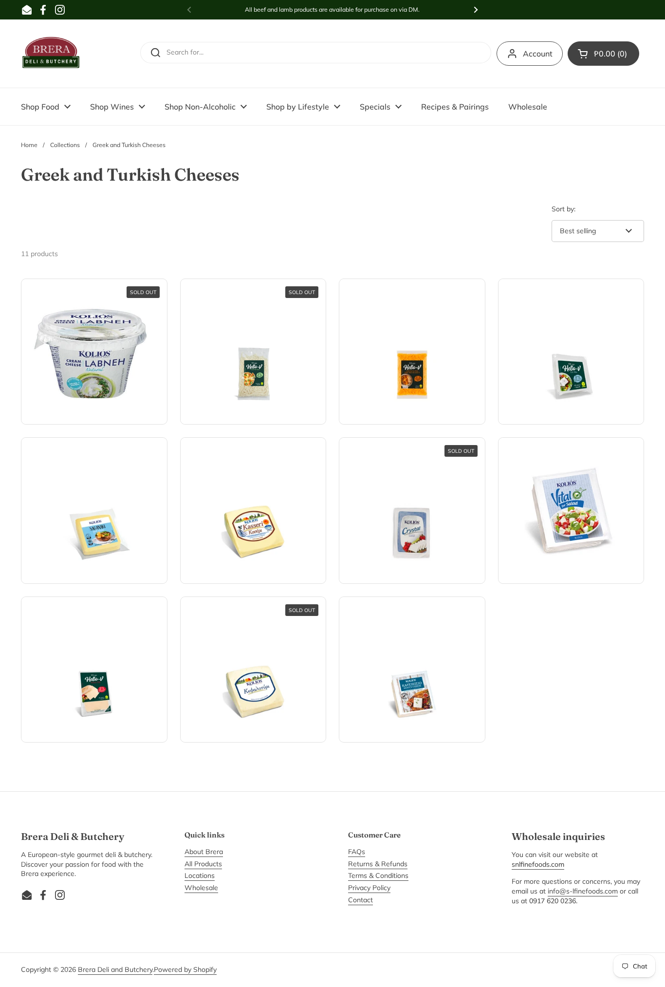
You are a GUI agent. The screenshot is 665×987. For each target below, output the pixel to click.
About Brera (204, 851)
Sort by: (563, 209)
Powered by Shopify (185, 969)
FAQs (356, 851)
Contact (360, 899)
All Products (203, 863)
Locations (200, 875)
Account (538, 53)
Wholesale (201, 887)
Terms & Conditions (378, 875)
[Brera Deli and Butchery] (51, 53)
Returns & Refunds (377, 863)
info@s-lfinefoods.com (583, 891)
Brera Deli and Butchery (115, 969)
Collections (65, 145)
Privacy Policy (369, 887)
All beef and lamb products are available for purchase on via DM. (332, 9)
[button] (603, 53)
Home (29, 145)
